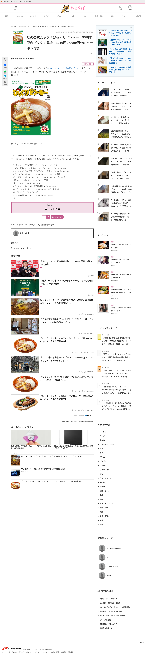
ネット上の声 (52, 209)
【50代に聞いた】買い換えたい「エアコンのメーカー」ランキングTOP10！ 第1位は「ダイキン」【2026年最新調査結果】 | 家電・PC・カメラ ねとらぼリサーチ (116, 409)
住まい (85, 16)
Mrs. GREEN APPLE (114, 548)
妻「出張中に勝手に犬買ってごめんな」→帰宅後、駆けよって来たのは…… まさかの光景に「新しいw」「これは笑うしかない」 (121, 151)
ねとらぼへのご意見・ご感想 (109, 603)
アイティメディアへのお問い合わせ (111, 615)
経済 (101, 520)
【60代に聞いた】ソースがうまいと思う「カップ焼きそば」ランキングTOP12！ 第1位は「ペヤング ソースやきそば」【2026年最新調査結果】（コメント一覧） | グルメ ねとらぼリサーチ (117, 376)
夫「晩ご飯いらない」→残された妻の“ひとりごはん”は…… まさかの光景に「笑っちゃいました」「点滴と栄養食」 (121, 206)
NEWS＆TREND (19, 248)
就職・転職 (104, 508)
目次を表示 (87, 64)
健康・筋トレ (105, 491)
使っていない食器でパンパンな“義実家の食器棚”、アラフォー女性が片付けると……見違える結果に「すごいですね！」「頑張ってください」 (121, 220)
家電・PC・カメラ (106, 503)
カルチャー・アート (107, 444)
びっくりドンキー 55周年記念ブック (62, 68)
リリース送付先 (104, 620)
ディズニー (104, 461)
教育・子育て (105, 516)
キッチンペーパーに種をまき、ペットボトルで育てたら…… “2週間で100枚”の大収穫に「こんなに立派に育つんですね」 (121, 123)
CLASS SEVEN (112, 566)
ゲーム (102, 457)
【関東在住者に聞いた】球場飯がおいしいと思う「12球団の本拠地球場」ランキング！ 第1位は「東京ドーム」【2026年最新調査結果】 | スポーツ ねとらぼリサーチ (116, 344)
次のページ (56, 217)
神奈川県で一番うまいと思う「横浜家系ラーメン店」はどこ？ (121, 293)
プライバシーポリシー (42, 652)
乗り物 (102, 482)
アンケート (103, 235)
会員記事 (138, 16)
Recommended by (79, 415)
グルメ (59, 16)
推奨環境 (70, 652)
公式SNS (15, 652)
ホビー (102, 474)
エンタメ (33, 16)
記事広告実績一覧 (105, 628)
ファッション (105, 470)
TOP (6, 16)
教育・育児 (99, 16)
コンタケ (91, 53)
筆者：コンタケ (25, 233)
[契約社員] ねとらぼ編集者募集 (110, 611)
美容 (101, 525)
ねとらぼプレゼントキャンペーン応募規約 (114, 607)
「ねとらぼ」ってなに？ (107, 599)
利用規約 (141, 642)
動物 (112, 16)
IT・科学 (103, 432)
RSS (51, 652)
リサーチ (125, 16)
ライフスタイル (105, 478)
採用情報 (64, 652)
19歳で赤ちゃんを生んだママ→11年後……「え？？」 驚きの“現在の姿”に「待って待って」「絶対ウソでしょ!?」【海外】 (121, 109)
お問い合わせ (29, 652)
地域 (72, 16)
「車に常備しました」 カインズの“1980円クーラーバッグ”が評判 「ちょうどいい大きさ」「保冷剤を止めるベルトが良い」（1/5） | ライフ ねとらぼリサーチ (116, 393)
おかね (31, 248)
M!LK (109, 557)
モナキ (109, 575)
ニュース (20, 16)
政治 (101, 512)
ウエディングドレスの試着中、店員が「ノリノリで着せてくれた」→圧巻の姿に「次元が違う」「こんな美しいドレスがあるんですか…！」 (121, 96)
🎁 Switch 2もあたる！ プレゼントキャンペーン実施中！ (16, 1)
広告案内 (21, 652)
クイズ (46, 16)
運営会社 (57, 652)
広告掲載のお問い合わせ (107, 624)
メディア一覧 (6, 652)
